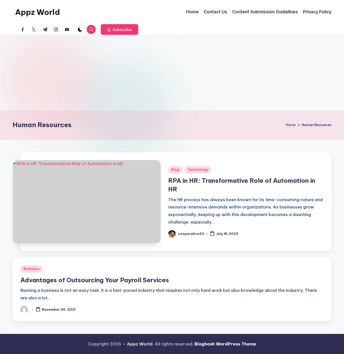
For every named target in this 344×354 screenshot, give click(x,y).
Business (31, 269)
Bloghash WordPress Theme (225, 344)
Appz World (37, 12)
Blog (175, 169)
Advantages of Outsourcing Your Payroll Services (94, 280)
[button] (119, 29)
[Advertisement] (172, 73)
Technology (197, 169)
